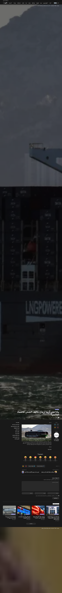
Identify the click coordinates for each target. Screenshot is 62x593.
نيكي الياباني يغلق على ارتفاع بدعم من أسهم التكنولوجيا (24, 517)
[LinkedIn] (3, 1)
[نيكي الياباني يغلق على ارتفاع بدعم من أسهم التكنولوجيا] (23, 510)
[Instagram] (4, 1)
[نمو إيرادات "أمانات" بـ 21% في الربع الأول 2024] (56, 435)
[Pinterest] (5, 1)
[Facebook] (7, 1)
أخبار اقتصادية (57, 409)
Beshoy (57, 417)
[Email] (55, 427)
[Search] (3, 3)
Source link (49, 449)
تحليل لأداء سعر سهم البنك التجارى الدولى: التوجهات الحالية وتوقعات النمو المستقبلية (53, 518)
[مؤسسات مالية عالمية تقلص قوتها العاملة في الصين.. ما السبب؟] (38, 510)
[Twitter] (6, 1)
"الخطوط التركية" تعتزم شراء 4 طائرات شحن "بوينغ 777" (10, 517)
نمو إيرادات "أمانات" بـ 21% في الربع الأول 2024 (56, 439)
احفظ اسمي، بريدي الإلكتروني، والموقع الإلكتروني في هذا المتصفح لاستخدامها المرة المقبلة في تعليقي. (47, 495)
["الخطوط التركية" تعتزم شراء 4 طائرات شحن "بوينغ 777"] (9, 510)
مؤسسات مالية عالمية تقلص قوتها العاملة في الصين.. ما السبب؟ (39, 517)
